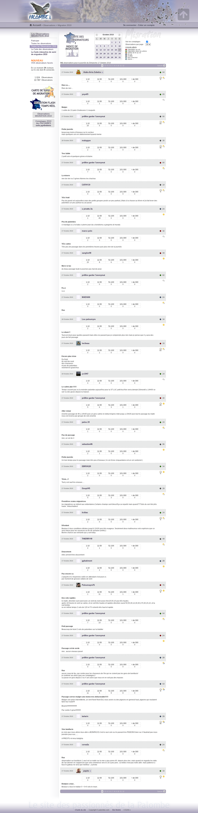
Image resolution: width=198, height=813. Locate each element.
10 (120, 46)
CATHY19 (86, 185)
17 (120, 50)
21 (108, 54)
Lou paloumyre (89, 319)
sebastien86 (87, 444)
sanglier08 (86, 253)
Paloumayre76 (88, 585)
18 (97, 54)
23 (116, 54)
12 (101, 50)
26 (101, 57)
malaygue (86, 140)
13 (104, 50)
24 (120, 54)
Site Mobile (116, 810)
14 (108, 50)
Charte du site (80, 810)
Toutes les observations (41, 43)
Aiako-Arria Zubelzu (92, 72)
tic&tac (85, 512)
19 (101, 54)
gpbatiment (87, 561)
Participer (35, 41)
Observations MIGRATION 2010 (43, 115)
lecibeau (85, 343)
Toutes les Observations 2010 (43, 46)
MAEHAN (86, 297)
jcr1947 (85, 374)
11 (97, 50)
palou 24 (86, 422)
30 (116, 57)
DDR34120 (86, 466)
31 (120, 57)
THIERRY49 (87, 539)
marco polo (87, 231)
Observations (49, 25)
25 (97, 57)
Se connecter (129, 25)
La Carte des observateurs (42, 49)
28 (108, 57)
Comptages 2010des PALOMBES (43, 123)
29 (112, 57)
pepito (86, 771)
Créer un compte (146, 25)
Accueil (37, 25)
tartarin (85, 716)
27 (104, 57)
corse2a (85, 745)
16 (116, 50)
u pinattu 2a (87, 209)
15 (112, 50)
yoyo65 (85, 94)
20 (104, 54)
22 (112, 54)
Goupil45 (86, 488)
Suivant (159, 65)
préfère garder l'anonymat (93, 116)
